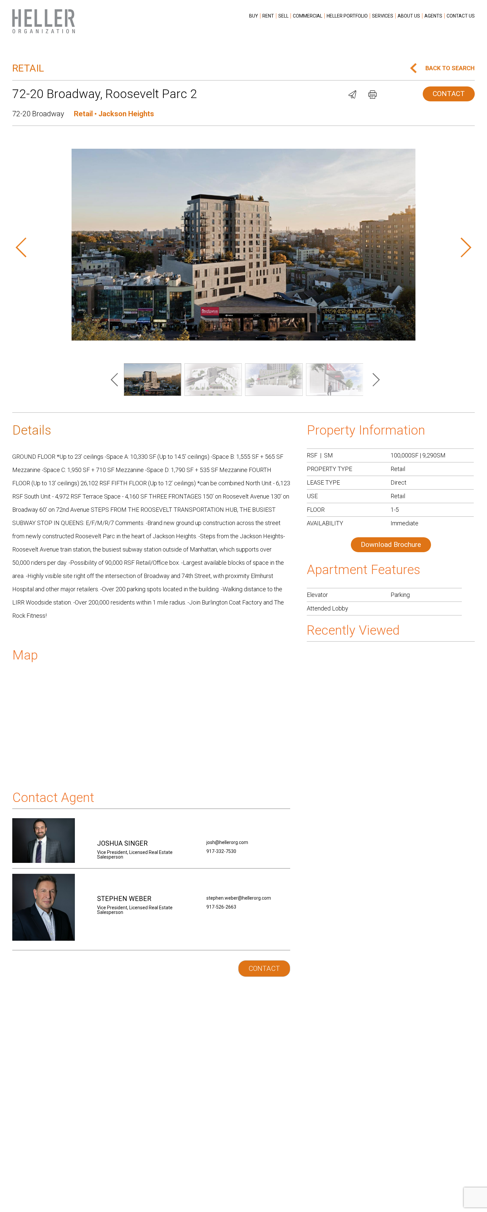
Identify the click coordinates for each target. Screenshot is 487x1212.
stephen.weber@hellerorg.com (238, 898)
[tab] (151, 429)
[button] (25, 247)
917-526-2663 (221, 907)
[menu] (361, 19)
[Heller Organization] (43, 21)
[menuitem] (253, 16)
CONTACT (449, 94)
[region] (116, 380)
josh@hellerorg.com (227, 842)
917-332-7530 (221, 851)
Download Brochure (391, 545)
